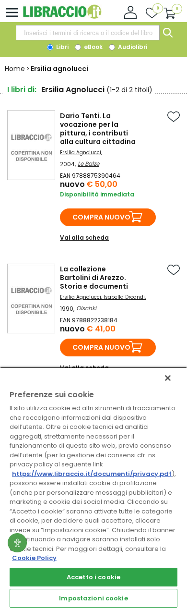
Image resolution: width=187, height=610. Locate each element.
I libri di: (21, 89)
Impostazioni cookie (93, 598)
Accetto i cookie (93, 577)
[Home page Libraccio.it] (62, 16)
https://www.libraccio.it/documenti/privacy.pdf (92, 473)
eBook (92, 47)
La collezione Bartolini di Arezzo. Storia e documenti (94, 277)
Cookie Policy (34, 557)
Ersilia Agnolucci (80, 152)
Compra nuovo (101, 217)
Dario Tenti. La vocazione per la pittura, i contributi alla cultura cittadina (98, 128)
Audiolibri (132, 47)
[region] (93, 488)
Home (15, 68)
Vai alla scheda (84, 237)
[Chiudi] (168, 378)
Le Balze (88, 163)
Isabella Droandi (124, 297)
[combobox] (88, 32)
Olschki (86, 308)
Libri (62, 47)
